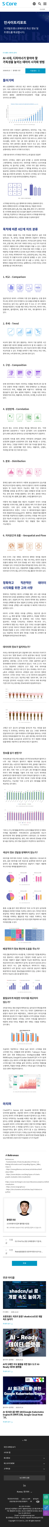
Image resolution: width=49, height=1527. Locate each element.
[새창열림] (37, 1501)
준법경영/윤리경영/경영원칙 (18, 1501)
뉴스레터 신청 (24, 1478)
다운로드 (33, 71)
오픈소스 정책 (25, 1499)
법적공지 (36, 1499)
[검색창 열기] (39, 4)
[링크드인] (24, 1485)
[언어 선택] (34, 4)
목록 (24, 1263)
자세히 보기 (7, 1324)
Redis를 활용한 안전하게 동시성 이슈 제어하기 (31, 1252)
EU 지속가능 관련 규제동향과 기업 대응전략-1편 (32, 1241)
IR (31, 1501)
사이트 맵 (7, 1453)
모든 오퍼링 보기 (9, 1447)
